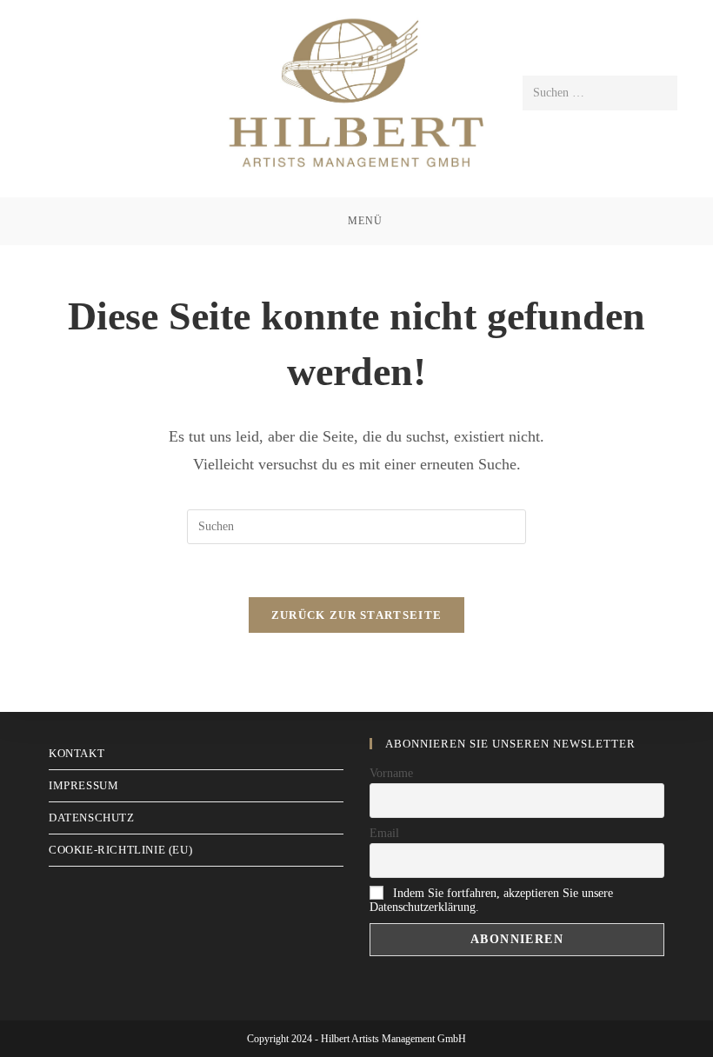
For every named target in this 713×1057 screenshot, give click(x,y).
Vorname (391, 773)
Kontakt (76, 753)
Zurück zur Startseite (356, 615)
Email (384, 833)
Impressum (83, 785)
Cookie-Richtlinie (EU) (120, 849)
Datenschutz (92, 817)
